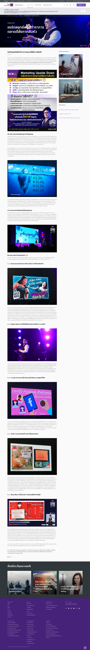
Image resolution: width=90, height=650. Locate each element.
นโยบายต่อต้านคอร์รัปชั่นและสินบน (52, 632)
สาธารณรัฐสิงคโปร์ (11, 634)
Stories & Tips (30, 5)
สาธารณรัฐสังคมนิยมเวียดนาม (13, 632)
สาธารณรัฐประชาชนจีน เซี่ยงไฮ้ (13, 626)
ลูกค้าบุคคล (6, 1)
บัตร (8, 605)
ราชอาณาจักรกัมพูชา (11, 622)
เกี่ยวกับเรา (69, 1)
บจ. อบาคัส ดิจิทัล (30, 630)
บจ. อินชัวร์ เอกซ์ (30, 628)
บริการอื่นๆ (9, 617)
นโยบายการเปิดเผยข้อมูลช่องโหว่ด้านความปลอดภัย (53, 636)
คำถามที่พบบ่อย (49, 609)
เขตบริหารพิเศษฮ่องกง (11, 628)
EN (67, 5)
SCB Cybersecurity (47, 5)
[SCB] (8, 5)
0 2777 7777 (71, 604)
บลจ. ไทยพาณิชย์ (30, 624)
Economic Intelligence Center (51, 605)
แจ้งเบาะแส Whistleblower (51, 634)
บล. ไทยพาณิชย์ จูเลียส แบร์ (32, 632)
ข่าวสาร (28, 611)
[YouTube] (74, 608)
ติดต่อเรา (47, 622)
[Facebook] (66, 608)
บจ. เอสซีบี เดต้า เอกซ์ (31, 639)
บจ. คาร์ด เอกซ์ (29, 637)
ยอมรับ (83, 11)
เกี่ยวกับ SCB (29, 603)
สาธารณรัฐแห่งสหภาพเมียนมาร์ (13, 636)
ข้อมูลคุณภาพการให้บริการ (51, 607)
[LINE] (68, 608)
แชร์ (10, 37)
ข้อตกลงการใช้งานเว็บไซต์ (51, 626)
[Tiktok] (71, 608)
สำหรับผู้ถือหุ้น (61, 1)
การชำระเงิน (9, 613)
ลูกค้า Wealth (29, 1)
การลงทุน (9, 611)
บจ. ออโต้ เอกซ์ (29, 641)
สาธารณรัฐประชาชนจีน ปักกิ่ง (12, 624)
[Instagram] (79, 608)
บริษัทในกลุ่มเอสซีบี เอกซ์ (31, 615)
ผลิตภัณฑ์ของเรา (19, 5)
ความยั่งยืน (29, 607)
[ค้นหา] (74, 5)
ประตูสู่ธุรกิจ (21, 15)
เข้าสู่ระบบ (80, 5)
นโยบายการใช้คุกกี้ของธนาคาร (23, 12)
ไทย (64, 5)
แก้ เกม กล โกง (38, 5)
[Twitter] (76, 608)
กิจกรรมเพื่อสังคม (30, 609)
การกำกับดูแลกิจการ (30, 605)
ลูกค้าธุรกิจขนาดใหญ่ (20, 1)
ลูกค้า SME (12, 1)
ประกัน (8, 609)
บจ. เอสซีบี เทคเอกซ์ (30, 643)
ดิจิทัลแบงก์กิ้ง (10, 615)
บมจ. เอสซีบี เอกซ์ (30, 622)
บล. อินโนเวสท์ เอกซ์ (30, 626)
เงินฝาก (8, 607)
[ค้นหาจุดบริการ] (70, 5)
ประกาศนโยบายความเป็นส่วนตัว (52, 628)
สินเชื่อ (8, 603)
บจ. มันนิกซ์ (29, 636)
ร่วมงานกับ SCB (30, 613)
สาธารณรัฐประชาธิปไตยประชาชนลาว (14, 630)
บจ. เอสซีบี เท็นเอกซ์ (30, 634)
